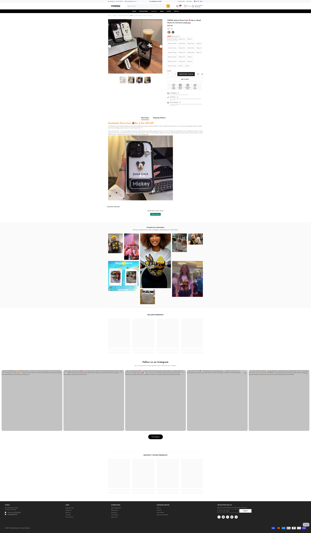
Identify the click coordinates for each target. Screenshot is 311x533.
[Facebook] (219, 517)
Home (109, 15)
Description (145, 118)
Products (114, 15)
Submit (245, 511)
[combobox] (146, 6)
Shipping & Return (159, 118)
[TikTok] (231, 517)
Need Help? (189, 1)
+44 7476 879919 (119, 1)
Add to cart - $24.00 (186, 74)
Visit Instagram (155, 437)
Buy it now (185, 79)
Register (201, 5)
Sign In (196, 5)
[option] (135, 46)
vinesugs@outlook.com (131, 1)
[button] (109, 46)
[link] (198, 74)
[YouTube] (236, 517)
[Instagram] (223, 517)
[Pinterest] (227, 517)
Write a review (155, 214)
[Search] (148, 6)
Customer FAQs (181, 1)
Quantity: (169, 71)
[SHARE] (201, 74)
